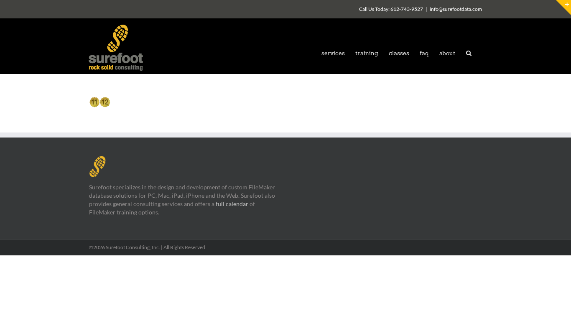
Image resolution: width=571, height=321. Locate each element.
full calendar (232, 203)
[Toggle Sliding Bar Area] (563, 7)
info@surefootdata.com (456, 9)
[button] (469, 52)
